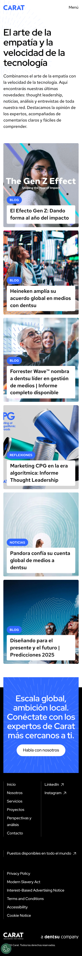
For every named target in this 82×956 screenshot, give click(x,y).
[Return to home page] (14, 7)
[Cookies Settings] (6, 948)
